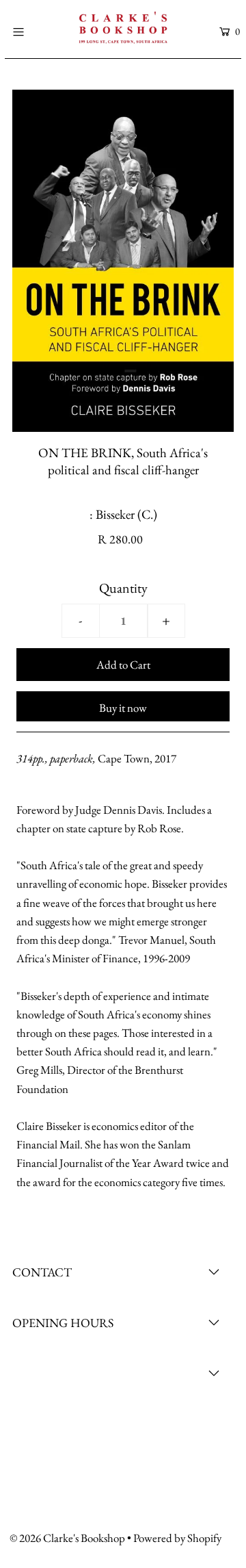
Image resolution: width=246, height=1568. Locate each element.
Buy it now (123, 707)
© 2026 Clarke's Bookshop (67, 1537)
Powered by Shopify (177, 1537)
